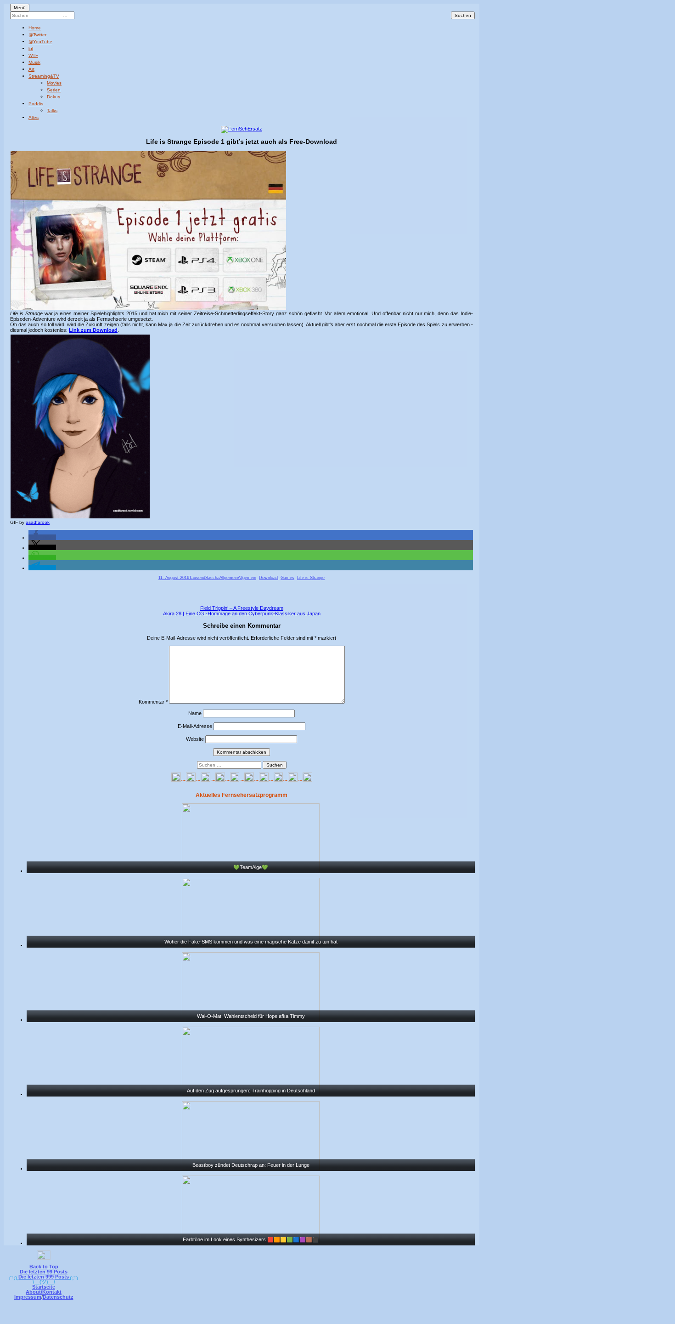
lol (30, 48)
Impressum (27, 1297)
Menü (20, 7)
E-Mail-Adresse (195, 726)
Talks (52, 110)
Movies (54, 82)
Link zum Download (93, 330)
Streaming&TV (43, 76)
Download (268, 577)
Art (31, 69)
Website (195, 739)
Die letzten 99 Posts (44, 1271)
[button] (42, 537)
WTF (33, 55)
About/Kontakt (44, 1292)
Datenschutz (58, 1297)
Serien (54, 89)
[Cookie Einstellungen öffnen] (375, 1317)
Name (195, 713)
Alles (33, 117)
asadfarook (38, 522)
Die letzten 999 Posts (43, 1276)
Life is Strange (311, 577)
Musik (34, 62)
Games (287, 577)
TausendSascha (204, 577)
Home (34, 27)
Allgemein (228, 577)
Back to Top (43, 1266)
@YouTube (40, 41)
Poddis (35, 103)
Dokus (53, 96)
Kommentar (153, 702)
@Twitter (37, 34)
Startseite (43, 1287)
